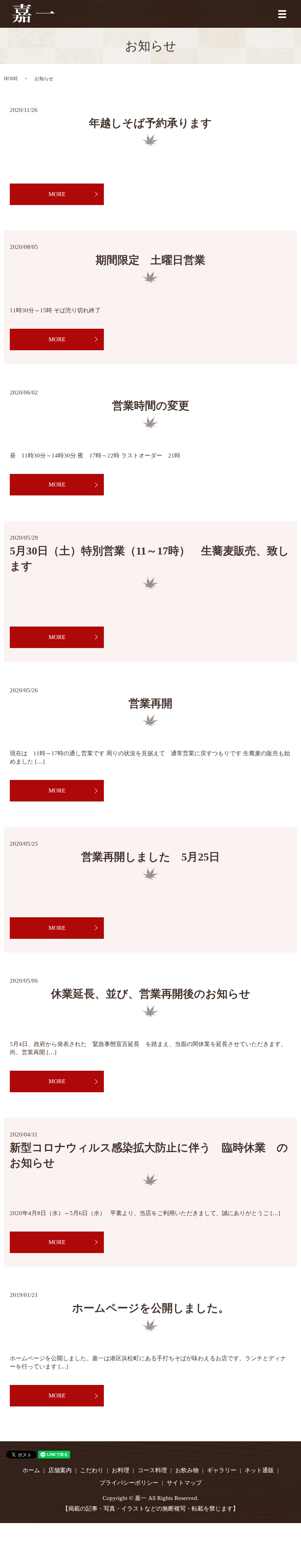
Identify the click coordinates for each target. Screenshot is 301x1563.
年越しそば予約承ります (150, 123)
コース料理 (152, 1470)
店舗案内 (60, 1470)
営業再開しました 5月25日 (150, 857)
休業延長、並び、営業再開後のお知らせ (150, 994)
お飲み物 (187, 1470)
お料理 (120, 1470)
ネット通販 (259, 1470)
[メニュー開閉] (282, 14)
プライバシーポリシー (129, 1483)
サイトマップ (184, 1483)
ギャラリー (221, 1470)
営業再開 (150, 703)
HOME (11, 78)
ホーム (31, 1470)
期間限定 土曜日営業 (150, 260)
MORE (57, 194)
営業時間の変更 (150, 406)
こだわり (91, 1470)
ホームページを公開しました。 (150, 1308)
